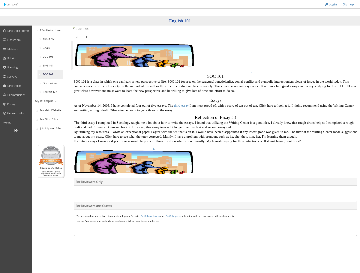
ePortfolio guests (173, 216)
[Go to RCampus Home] (11, 4)
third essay (181, 105)
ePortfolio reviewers (150, 216)
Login (332, 4)
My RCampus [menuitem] (44, 101)
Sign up (348, 4)
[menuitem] (16, 30)
